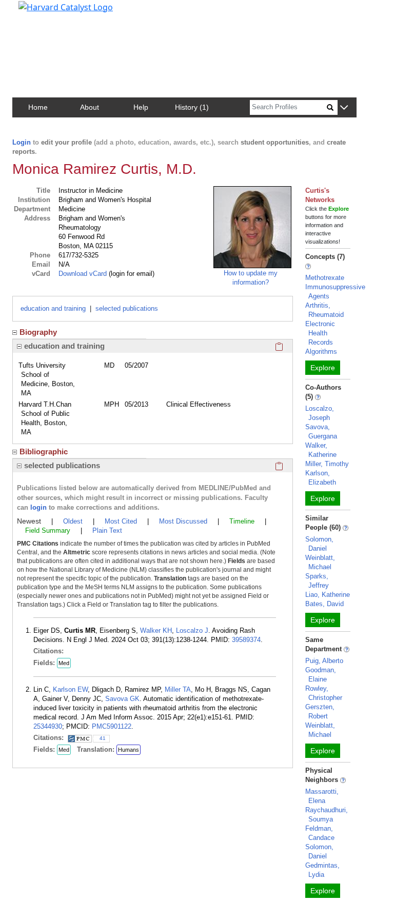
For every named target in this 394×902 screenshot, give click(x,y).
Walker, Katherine (321, 450)
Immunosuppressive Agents (335, 291)
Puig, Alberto (324, 661)
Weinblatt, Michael (320, 562)
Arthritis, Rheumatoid (324, 310)
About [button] (89, 107)
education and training (53, 308)
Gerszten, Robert (319, 711)
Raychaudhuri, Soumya (326, 814)
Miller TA (178, 689)
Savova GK (122, 699)
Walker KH (156, 630)
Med (63, 663)
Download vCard (82, 273)
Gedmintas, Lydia (322, 869)
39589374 (246, 640)
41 (103, 738)
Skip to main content (43, 12)
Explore (322, 368)
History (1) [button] (192, 107)
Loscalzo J (192, 630)
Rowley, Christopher (323, 693)
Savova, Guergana (321, 431)
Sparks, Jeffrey (317, 580)
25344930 (47, 726)
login (38, 507)
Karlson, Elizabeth (320, 477)
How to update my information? (251, 277)
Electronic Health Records (320, 333)
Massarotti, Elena (322, 796)
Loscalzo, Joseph (319, 413)
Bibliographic (43, 451)
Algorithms (321, 351)
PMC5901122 (111, 726)
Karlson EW (70, 689)
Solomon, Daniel (319, 543)
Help (140, 107)
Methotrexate (324, 278)
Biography (38, 332)
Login (21, 142)
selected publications (126, 308)
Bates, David (324, 604)
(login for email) (130, 273)
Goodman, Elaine (320, 674)
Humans (128, 750)
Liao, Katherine (327, 594)
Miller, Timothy (327, 464)
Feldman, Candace (319, 833)
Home (38, 107)
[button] (344, 108)
